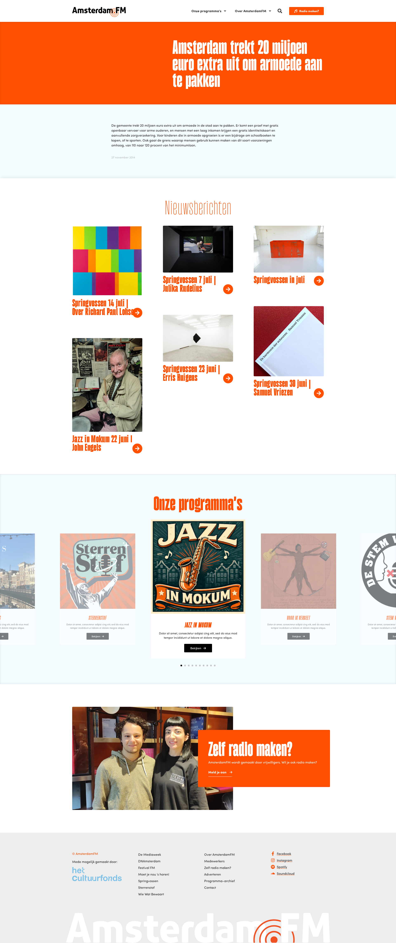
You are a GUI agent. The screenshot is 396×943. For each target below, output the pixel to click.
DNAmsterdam (149, 861)
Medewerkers (214, 861)
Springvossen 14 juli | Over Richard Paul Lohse (103, 308)
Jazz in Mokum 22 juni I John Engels (102, 444)
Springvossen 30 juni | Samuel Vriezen (282, 388)
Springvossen (148, 881)
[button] (280, 11)
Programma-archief (219, 881)
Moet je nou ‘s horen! (153, 874)
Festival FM (146, 868)
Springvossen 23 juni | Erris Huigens (191, 374)
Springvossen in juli (279, 280)
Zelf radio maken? (217, 868)
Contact (210, 887)
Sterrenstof (146, 887)
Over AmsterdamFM (250, 11)
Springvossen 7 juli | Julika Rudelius (189, 284)
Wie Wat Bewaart (151, 894)
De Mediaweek (149, 854)
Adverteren (212, 874)
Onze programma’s (206, 11)
